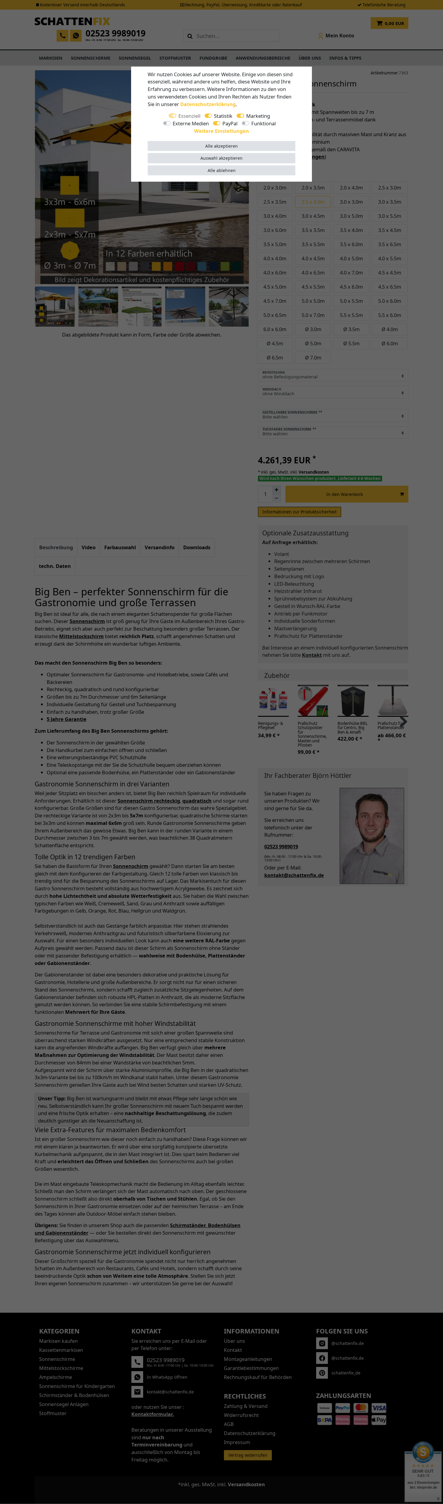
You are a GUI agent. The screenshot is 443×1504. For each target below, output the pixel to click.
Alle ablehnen (222, 170)
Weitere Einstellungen (221, 130)
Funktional (263, 123)
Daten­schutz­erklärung (208, 104)
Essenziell (189, 115)
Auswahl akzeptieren (221, 158)
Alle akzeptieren (221, 146)
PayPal (229, 123)
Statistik (223, 115)
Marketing (258, 115)
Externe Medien (191, 123)
